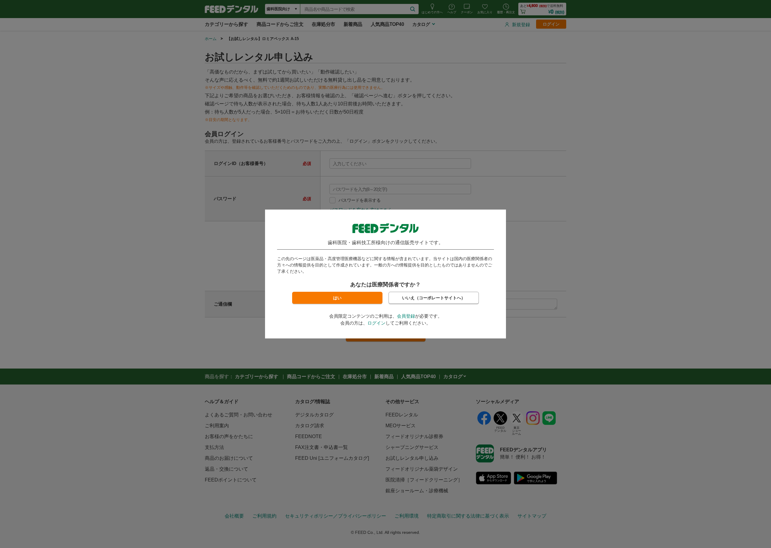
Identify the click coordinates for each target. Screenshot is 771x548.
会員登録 (406, 316)
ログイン (376, 322)
